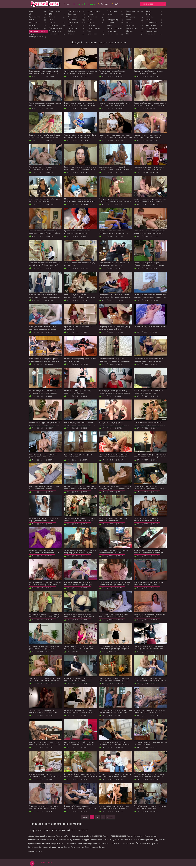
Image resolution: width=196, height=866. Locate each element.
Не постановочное (97, 840)
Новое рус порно (152, 31)
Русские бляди (76, 844)
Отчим (148, 20)
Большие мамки (55, 11)
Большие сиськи (93, 11)
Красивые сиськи (118, 836)
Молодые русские (36, 37)
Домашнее (149, 11)
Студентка (91, 25)
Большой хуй (112, 11)
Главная (67, 4)
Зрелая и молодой (79, 836)
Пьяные (129, 22)
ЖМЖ (51, 14)
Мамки (109, 17)
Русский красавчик (90, 844)
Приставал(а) (54, 34)
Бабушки (71, 31)
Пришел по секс (34, 844)
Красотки (52, 17)
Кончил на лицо (132, 28)
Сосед (70, 25)
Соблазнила (53, 25)
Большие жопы (74, 11)
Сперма (71, 34)
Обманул (136, 840)
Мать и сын (150, 17)
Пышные (52, 22)
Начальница (111, 31)
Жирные (129, 34)
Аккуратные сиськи (36, 836)
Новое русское (112, 839)
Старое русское (56, 847)
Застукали (72, 14)
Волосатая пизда (132, 11)
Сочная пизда (33, 847)
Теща (89, 31)
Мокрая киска (52, 840)
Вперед (110, 817)
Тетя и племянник (36, 31)
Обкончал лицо (126, 840)
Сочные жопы (44, 847)
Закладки (104, 4)
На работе (72, 20)
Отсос (128, 20)
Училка (109, 25)
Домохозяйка (151, 25)
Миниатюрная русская (37, 840)
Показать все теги (35, 851)
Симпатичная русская (147, 843)
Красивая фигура (94, 836)
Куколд (137, 836)
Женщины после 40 (114, 28)
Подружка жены (159, 840)
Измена (110, 14)
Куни (142, 836)
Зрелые (90, 14)
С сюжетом (33, 28)
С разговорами (151, 22)
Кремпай (130, 836)
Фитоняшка (94, 847)
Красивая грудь (151, 28)
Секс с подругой (93, 28)
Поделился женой (55, 28)
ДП (30, 14)
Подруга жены (34, 34)
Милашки (154, 836)
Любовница (72, 17)
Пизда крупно (34, 22)
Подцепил (110, 22)
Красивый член (35, 17)
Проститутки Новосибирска (84, 4)
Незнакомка (150, 34)
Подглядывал (73, 22)
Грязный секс (92, 34)
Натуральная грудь (81, 839)
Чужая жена (72, 28)
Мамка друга (92, 17)
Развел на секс (112, 34)
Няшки (89, 20)
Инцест (129, 14)
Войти (117, 4)
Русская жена (64, 843)
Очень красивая (146, 840)
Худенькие (130, 25)
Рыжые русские (104, 843)
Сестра (32, 25)
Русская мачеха (55, 31)
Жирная (68, 836)
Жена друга (60, 836)
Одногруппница (113, 20)
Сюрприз (67, 847)
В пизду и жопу (49, 836)
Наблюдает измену (65, 840)
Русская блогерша (50, 843)
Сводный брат (116, 843)
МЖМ (51, 20)
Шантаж (129, 31)
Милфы (32, 20)
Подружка (91, 22)
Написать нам (46, 862)
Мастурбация (131, 17)
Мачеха (147, 836)
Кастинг (149, 14)
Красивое (106, 836)
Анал (31, 11)
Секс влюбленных (128, 843)
